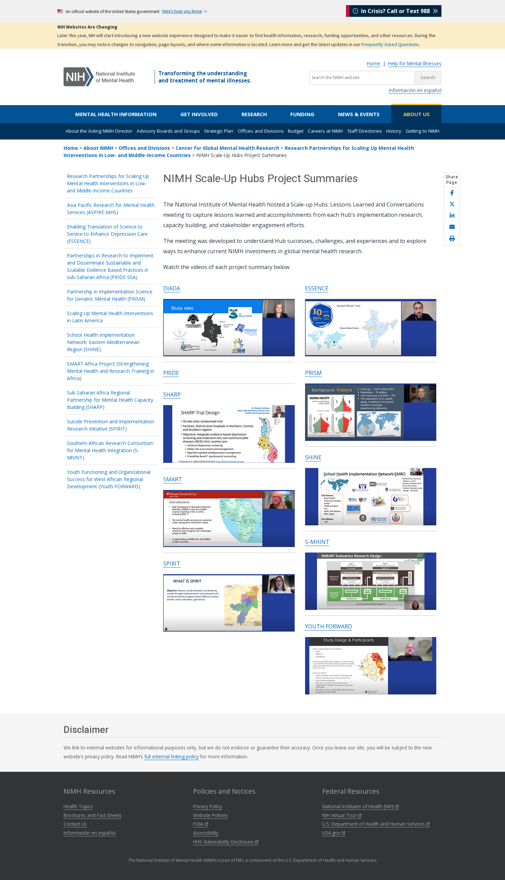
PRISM (313, 373)
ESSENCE (316, 288)
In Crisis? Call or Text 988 (395, 11)
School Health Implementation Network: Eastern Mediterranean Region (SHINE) (103, 342)
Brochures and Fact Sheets (93, 815)
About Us (416, 114)
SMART (172, 479)
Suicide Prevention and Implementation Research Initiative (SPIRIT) (110, 425)
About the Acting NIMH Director (99, 131)
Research (254, 114)
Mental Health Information (116, 114)
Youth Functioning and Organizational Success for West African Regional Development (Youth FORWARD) (108, 479)
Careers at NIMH (325, 131)
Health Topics (78, 806)
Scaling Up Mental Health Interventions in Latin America (110, 317)
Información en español (415, 90)
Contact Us (75, 824)
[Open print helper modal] (452, 239)
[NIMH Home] (99, 76)
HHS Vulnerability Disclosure (224, 841)
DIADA (171, 288)
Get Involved (199, 114)
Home (373, 63)
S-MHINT (317, 542)
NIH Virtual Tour (340, 815)
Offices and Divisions (261, 131)
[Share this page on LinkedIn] (452, 215)
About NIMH (98, 148)
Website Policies (210, 815)
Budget (295, 131)
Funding (302, 114)
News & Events (359, 114)
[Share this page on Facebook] (452, 193)
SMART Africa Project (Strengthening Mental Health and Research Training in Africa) (110, 370)
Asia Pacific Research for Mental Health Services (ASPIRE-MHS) (111, 208)
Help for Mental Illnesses (414, 63)
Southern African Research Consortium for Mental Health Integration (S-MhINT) (110, 450)
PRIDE (171, 373)
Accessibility (205, 832)
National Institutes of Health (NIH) (358, 806)
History (393, 131)
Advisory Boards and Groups (168, 131)
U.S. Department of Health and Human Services (374, 824)
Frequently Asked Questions (390, 44)
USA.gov (332, 832)
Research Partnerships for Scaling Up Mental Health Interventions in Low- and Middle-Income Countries (108, 183)
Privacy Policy (207, 806)
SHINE (313, 457)
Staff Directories (364, 131)
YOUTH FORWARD (328, 626)
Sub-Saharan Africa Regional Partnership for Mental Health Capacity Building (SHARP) (110, 399)
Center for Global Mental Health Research (227, 148)
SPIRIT (171, 563)
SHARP (172, 394)
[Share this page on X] (452, 204)
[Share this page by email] (452, 227)
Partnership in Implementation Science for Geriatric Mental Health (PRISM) (110, 295)
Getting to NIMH (422, 131)
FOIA (199, 824)
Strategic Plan (218, 131)
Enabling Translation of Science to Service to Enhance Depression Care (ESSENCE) (107, 233)
